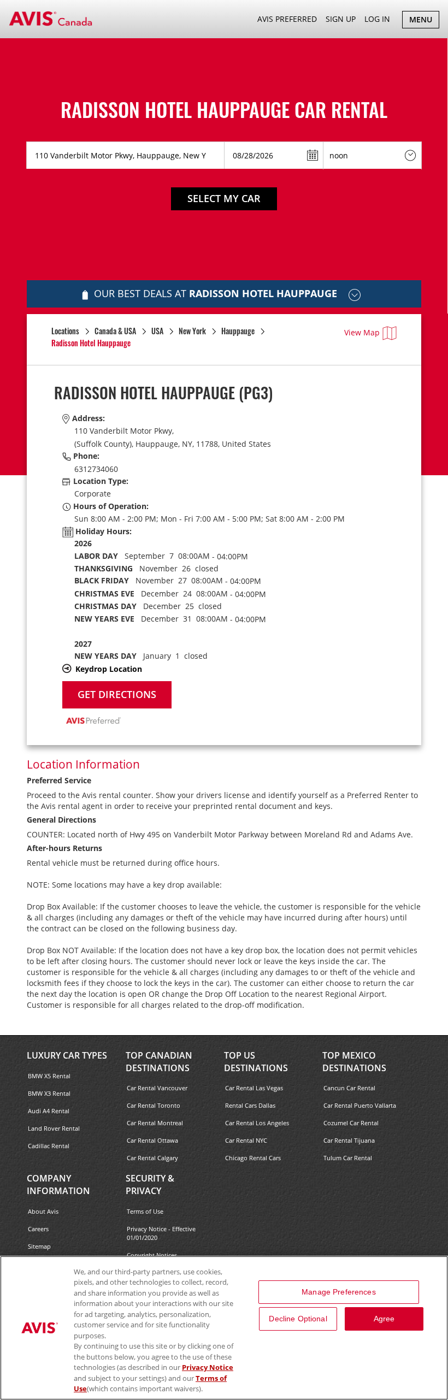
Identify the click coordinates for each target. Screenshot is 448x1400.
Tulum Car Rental (347, 1158)
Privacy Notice (207, 1367)
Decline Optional (298, 1318)
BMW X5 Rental (49, 1076)
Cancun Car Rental (349, 1088)
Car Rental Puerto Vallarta (359, 1105)
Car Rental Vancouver (157, 1088)
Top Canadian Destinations (159, 1061)
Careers (38, 1229)
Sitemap (39, 1246)
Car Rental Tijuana (349, 1140)
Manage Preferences (339, 1291)
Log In (377, 19)
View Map (362, 332)
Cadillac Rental (48, 1146)
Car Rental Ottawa (152, 1140)
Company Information (58, 1184)
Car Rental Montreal (155, 1123)
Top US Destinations (256, 1061)
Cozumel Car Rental (351, 1123)
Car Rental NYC (246, 1140)
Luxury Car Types (67, 1055)
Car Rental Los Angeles (257, 1123)
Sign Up (341, 19)
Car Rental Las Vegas (254, 1088)
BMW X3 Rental (49, 1093)
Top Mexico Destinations (354, 1061)
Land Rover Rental (54, 1128)
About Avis (43, 1211)
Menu (424, 21)
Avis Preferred (287, 19)
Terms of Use (145, 1211)
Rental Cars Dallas (250, 1105)
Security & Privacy (150, 1184)
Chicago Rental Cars (253, 1158)
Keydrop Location (108, 669)
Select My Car (224, 198)
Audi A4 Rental (48, 1111)
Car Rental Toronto (153, 1105)
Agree (384, 1318)
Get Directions (117, 694)
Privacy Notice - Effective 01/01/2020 (161, 1233)
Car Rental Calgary (152, 1158)
